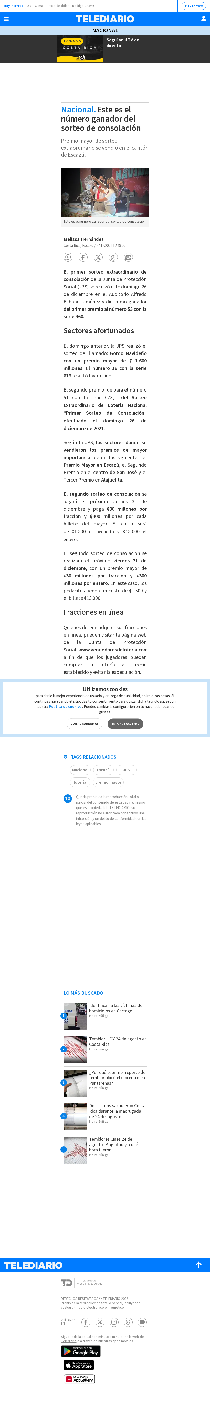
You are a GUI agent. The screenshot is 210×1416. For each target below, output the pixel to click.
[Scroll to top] (198, 1265)
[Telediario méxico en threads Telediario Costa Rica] (128, 1322)
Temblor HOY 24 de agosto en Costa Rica (118, 1042)
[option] (105, 197)
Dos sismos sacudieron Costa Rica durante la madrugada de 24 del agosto (117, 1111)
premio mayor (108, 782)
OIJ (29, 6)
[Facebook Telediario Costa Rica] (85, 1322)
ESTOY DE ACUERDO (125, 724)
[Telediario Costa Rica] (105, 19)
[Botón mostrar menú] (6, 19)
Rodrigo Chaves (83, 6)
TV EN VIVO (195, 6)
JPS (126, 770)
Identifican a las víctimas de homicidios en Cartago (115, 1008)
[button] (68, 257)
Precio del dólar (58, 6)
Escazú (103, 770)
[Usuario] (203, 18)
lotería (80, 782)
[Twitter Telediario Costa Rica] (100, 1322)
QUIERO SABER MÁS (84, 724)
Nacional (105, 30)
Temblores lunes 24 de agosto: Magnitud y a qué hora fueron (113, 1144)
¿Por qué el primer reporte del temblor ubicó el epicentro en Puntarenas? (117, 1077)
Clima (39, 6)
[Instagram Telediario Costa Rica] (114, 1322)
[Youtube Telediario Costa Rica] (142, 1322)
